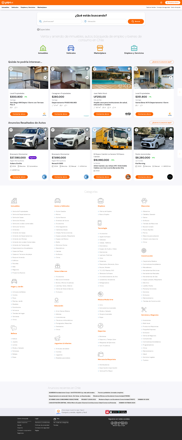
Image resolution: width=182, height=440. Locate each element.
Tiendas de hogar (19, 313)
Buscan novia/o (148, 227)
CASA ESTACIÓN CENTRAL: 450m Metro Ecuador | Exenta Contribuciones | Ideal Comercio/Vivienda (82, 403)
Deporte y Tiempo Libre (108, 339)
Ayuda (19, 425)
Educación (58, 306)
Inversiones (147, 320)
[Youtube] (126, 423)
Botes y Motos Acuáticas (65, 283)
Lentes (15, 345)
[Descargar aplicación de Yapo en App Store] (113, 412)
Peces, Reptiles (148, 230)
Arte (101, 305)
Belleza (14, 333)
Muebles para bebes (63, 358)
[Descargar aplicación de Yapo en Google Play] (122, 412)
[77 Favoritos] (11, 69)
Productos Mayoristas (150, 326)
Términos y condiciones (42, 422)
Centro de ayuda (175, 7)
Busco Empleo (104, 214)
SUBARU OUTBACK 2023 (127, 403)
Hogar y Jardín (17, 286)
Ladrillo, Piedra (148, 286)
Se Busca (59, 254)
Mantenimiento (148, 298)
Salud (145, 354)
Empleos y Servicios (28, 7)
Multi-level (146, 323)
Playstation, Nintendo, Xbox (109, 264)
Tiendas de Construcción (151, 301)
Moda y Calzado (18, 348)
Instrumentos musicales (108, 308)
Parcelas (15, 264)
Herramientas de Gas (150, 277)
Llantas (58, 251)
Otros (15, 320)
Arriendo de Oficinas (20, 239)
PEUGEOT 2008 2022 (88, 399)
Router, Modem (105, 267)
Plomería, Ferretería (149, 289)
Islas (14, 267)
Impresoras (103, 252)
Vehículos (14, 7)
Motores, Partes (61, 245)
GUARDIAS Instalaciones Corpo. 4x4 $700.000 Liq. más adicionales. (72, 392)
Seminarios (60, 326)
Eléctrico (146, 283)
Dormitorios (17, 307)
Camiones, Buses (62, 230)
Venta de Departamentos (21, 214)
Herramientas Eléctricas (151, 270)
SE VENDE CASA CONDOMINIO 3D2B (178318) (63, 399)
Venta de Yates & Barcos (64, 289)
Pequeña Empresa (149, 329)
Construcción (147, 256)
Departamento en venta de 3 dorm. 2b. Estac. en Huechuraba (69, 396)
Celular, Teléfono (105, 243)
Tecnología (102, 228)
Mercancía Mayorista (107, 359)
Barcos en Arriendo (62, 280)
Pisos (14, 298)
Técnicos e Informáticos (64, 320)
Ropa (14, 357)
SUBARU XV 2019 (143, 399)
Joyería (15, 342)
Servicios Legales (149, 357)
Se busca (16, 310)
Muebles (15, 304)
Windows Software (106, 273)
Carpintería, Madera (150, 261)
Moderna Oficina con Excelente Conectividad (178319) (111, 396)
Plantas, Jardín (18, 301)
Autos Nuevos (61, 217)
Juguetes (59, 355)
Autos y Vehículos (61, 206)
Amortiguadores (61, 227)
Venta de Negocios (149, 336)
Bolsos (15, 339)
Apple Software (105, 237)
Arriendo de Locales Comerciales (24, 242)
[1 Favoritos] (94, 130)
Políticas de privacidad (42, 425)
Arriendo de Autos (62, 221)
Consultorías (147, 339)
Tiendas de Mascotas (150, 224)
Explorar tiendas (151, 7)
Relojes (15, 354)
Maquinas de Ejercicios (107, 343)
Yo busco (59, 292)
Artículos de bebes (62, 349)
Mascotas (145, 206)
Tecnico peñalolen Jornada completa (110, 392)
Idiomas (58, 314)
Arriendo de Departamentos (22, 236)
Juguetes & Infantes (62, 343)
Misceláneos (147, 267)
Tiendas (55, 425)
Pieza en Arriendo (19, 257)
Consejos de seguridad (163, 7)
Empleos (101, 206)
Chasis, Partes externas (64, 233)
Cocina (15, 295)
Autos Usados (61, 211)
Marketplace (42, 7)
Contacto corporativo (24, 430)
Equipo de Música (62, 239)
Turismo (145, 360)
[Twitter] (119, 423)
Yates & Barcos (60, 271)
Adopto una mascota (150, 239)
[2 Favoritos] (94, 69)
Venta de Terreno (19, 227)
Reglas (37, 430)
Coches (58, 352)
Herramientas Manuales (151, 273)
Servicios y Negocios (149, 315)
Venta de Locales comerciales (23, 224)
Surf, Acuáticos (105, 346)
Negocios (16, 270)
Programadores (148, 345)
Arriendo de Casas (19, 233)
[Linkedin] (122, 423)
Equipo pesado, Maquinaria (65, 236)
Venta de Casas (18, 217)
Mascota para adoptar (151, 236)
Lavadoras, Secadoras (107, 280)
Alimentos (146, 211)
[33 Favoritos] (136, 69)
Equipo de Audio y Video (108, 249)
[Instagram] (115, 423)
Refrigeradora (104, 283)
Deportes (102, 331)
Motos (58, 214)
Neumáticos (60, 248)
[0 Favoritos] (11, 130)
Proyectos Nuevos (19, 273)
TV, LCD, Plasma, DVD (107, 270)
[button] (45, 77)
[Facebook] (112, 423)
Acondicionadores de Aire (109, 277)
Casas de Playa (18, 251)
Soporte (20, 428)
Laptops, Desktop (106, 255)
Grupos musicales (106, 314)
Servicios (146, 292)
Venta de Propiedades (20, 211)
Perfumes (16, 351)
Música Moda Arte (105, 299)
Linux (101, 258)
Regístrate (20, 433)
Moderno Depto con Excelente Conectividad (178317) (117, 399)
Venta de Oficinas (19, 221)
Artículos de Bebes (19, 292)
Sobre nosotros (22, 422)
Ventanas (16, 317)
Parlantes (103, 261)
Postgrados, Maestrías (64, 323)
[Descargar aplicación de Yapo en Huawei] (107, 412)
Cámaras (103, 240)
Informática (103, 246)
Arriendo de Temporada (21, 245)
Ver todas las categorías (61, 422)
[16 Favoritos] (53, 69)
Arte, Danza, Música (63, 311)
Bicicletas (103, 336)
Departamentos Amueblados (23, 248)
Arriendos (16, 230)
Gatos (145, 217)
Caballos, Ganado (149, 214)
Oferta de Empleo (106, 211)
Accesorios (60, 224)
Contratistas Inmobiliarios (152, 264)
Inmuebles (5, 7)
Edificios (15, 260)
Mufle (58, 242)
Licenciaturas (60, 317)
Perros (145, 233)
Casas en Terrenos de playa (22, 254)
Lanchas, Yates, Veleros (64, 286)
